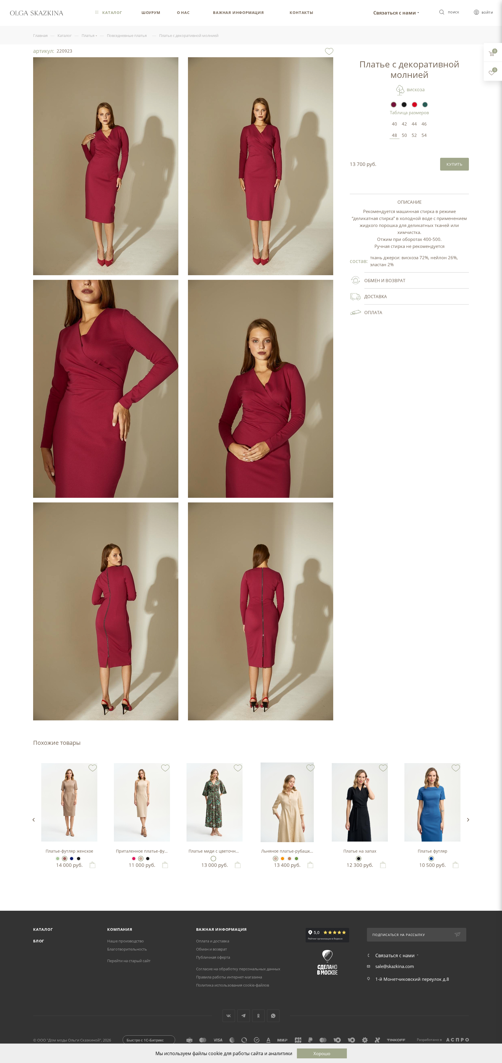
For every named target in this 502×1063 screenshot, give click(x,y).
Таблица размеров (409, 112)
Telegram (243, 1016)
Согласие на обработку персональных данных (238, 968)
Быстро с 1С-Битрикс (145, 1040)
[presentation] (33, 820)
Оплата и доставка (212, 941)
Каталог (43, 929)
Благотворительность (127, 949)
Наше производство (125, 941)
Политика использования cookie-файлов (232, 985)
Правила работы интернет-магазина (229, 977)
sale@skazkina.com (394, 966)
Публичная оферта (213, 957)
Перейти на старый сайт (128, 960)
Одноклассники (258, 1016)
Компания (119, 929)
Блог (38, 941)
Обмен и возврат (211, 949)
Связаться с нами (394, 13)
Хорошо (321, 1053)
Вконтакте (229, 1016)
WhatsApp (273, 1016)
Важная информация (221, 929)
